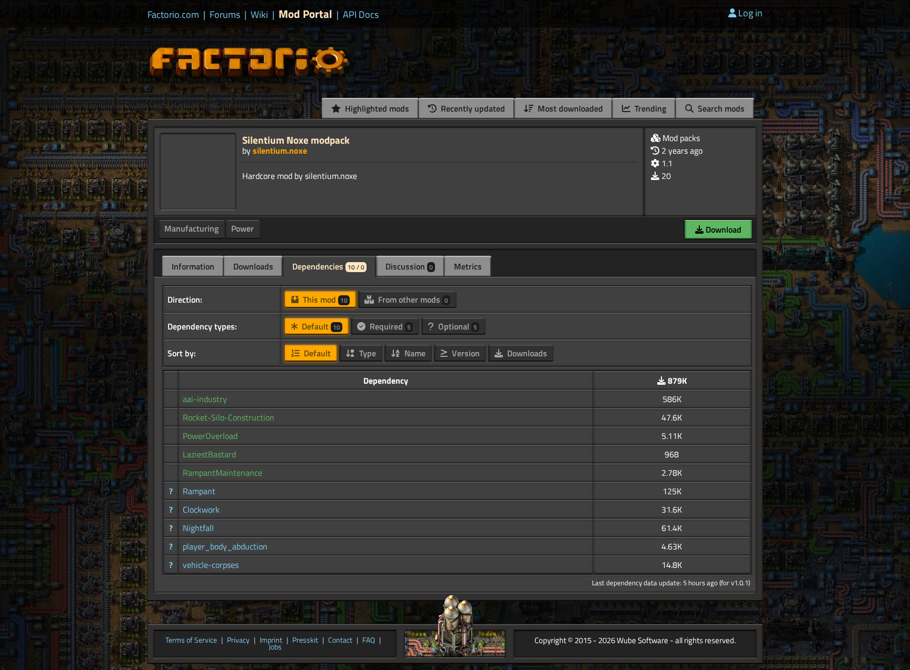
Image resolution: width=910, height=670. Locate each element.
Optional (456, 326)
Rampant (199, 491)
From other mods (412, 299)
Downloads (253, 266)
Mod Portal (305, 13)
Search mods (720, 108)
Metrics (468, 266)
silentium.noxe (280, 150)
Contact (340, 640)
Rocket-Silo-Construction (228, 417)
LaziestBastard (209, 454)
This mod (324, 299)
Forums (225, 14)
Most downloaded (569, 108)
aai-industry (205, 399)
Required (389, 326)
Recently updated (472, 108)
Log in (750, 13)
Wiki (259, 14)
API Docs (361, 14)
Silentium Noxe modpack (296, 139)
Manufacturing (191, 228)
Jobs (275, 647)
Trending (649, 108)
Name (414, 353)
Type (366, 353)
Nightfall (198, 528)
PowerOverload (210, 435)
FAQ (368, 640)
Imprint (271, 640)
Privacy (238, 640)
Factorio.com (173, 14)
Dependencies (328, 266)
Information (193, 266)
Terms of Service (191, 640)
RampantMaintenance (222, 472)
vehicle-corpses (211, 564)
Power (242, 228)
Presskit (305, 640)
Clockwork (201, 509)
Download (722, 229)
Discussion (409, 266)
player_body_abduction (225, 546)
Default (320, 326)
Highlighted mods (376, 108)
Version (465, 353)
